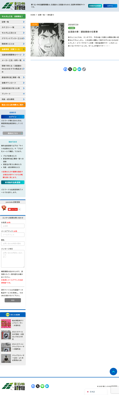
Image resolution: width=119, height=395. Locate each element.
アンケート (6, 93)
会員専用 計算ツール (11, 49)
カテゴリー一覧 (8, 27)
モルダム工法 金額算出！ (12, 16)
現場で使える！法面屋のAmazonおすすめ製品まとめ (12, 68)
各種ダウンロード (9, 83)
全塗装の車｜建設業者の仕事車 (83, 31)
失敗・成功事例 (8, 99)
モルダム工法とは (9, 32)
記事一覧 (5, 22)
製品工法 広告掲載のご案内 (13, 104)
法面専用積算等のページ (11, 54)
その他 (71, 28)
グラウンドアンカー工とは (12, 38)
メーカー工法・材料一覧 (11, 60)
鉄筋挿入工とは (8, 43)
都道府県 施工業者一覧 (11, 77)
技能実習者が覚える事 (11, 88)
